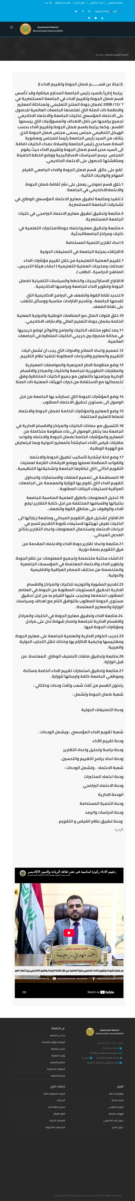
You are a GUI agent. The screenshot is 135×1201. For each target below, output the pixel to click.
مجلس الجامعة (58, 1049)
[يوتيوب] (102, 17)
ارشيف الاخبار (117, 1100)
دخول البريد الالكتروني (113, 1120)
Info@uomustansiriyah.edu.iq (104, 1053)
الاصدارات (61, 1100)
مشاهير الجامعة (57, 1062)
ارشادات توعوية (102, 11)
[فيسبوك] (82, 11)
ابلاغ (115, 11)
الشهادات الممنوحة (56, 1069)
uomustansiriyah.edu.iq (107, 1058)
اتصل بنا (85, 1058)
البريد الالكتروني (96, 3)
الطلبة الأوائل (59, 1114)
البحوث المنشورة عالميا (54, 1093)
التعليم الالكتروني (115, 3)
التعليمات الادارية (57, 1120)
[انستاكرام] (89, 17)
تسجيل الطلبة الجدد (56, 1107)
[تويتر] (76, 11)
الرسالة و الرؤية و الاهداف (53, 1042)
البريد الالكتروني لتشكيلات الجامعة (103, 1063)
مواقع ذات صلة (116, 1093)
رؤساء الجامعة (58, 1055)
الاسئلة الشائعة (58, 1076)
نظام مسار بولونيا (63, 3)
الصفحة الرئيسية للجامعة (117, 55)
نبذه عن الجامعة (57, 1035)
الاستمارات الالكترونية (55, 1127)
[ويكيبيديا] (89, 11)
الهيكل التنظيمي (115, 1107)
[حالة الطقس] (95, 17)
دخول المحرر (79, 3)
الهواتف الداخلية (116, 1114)
